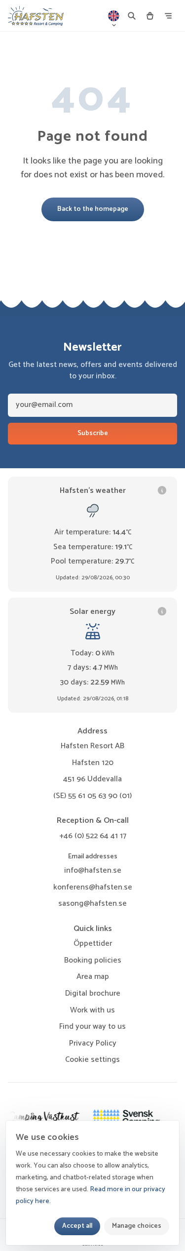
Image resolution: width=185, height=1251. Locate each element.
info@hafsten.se (92, 870)
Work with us (92, 1010)
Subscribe (92, 433)
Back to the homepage (92, 208)
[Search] (132, 16)
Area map (92, 976)
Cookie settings (92, 1059)
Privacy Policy (92, 1043)
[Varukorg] (150, 16)
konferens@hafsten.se (92, 887)
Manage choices (136, 1225)
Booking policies (92, 960)
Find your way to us (92, 1026)
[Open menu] (168, 16)
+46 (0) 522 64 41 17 (92, 836)
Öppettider (93, 943)
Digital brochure (92, 993)
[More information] (162, 490)
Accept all (77, 1225)
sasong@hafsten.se (92, 903)
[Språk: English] (114, 16)
